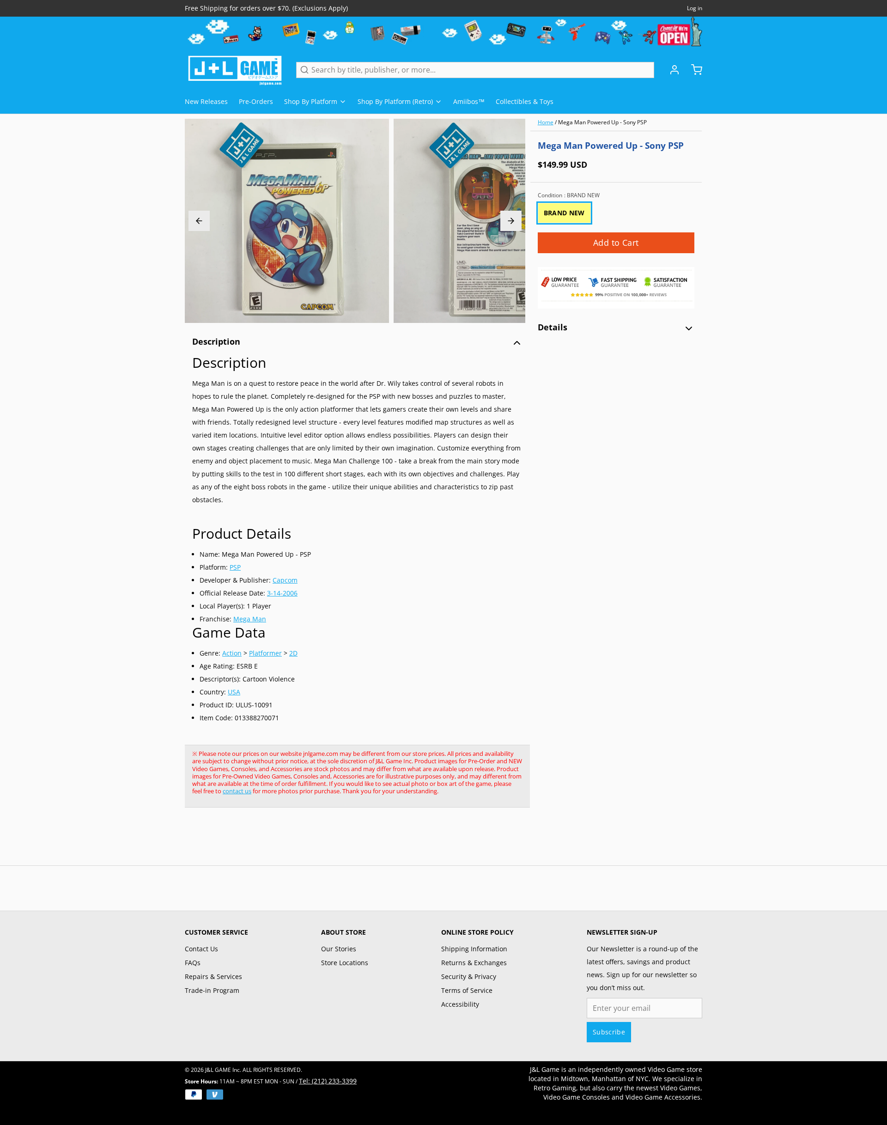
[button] (616, 242)
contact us (237, 791)
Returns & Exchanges (474, 962)
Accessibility (460, 1004)
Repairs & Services (213, 976)
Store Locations (344, 962)
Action (232, 653)
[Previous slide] (199, 221)
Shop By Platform (310, 101)
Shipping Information (474, 948)
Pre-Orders (256, 101)
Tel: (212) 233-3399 (328, 1080)
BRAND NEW (564, 212)
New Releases (206, 101)
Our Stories (338, 948)
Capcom (285, 580)
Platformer (265, 653)
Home (545, 122)
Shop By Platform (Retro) (395, 101)
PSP (235, 567)
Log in (694, 8)
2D (293, 653)
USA (234, 691)
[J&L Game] (235, 70)
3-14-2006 (282, 593)
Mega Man (249, 618)
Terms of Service (466, 990)
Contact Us (201, 948)
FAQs (192, 962)
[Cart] (693, 69)
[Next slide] (511, 221)
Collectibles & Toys (524, 101)
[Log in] (671, 69)
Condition (569, 195)
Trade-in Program (212, 990)
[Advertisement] (353, 841)
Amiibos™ (469, 101)
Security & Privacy (468, 976)
